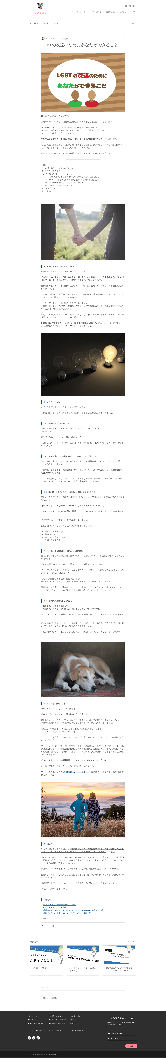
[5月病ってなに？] (46, 955)
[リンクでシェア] (53, 926)
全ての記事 (34, 23)
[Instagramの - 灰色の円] (133, 6)
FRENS (41, 12)
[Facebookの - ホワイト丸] (29, 1038)
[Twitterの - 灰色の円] (130, 6)
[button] (81, 12)
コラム (55, 23)
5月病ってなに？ (40, 968)
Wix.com (55, 1054)
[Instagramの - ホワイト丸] (38, 1038)
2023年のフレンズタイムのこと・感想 (82, 969)
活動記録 (45, 23)
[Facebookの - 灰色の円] (126, 6)
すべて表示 (132, 941)
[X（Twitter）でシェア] (48, 926)
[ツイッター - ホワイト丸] (33, 1038)
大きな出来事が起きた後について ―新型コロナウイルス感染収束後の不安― (119, 969)
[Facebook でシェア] (42, 926)
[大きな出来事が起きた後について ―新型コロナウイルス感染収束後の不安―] (119, 955)
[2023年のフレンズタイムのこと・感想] (83, 955)
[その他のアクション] (123, 38)
